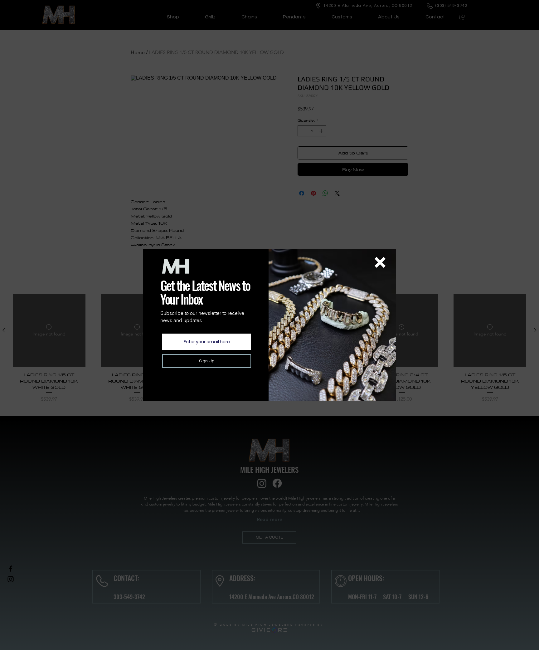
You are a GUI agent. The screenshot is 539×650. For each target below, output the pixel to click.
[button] (380, 262)
